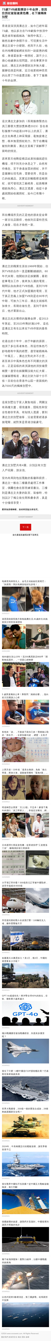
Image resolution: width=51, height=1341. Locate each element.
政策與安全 (13, 1337)
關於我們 (4, 1337)
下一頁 (25, 527)
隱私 (23, 1337)
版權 (27, 1337)
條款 (19, 1337)
